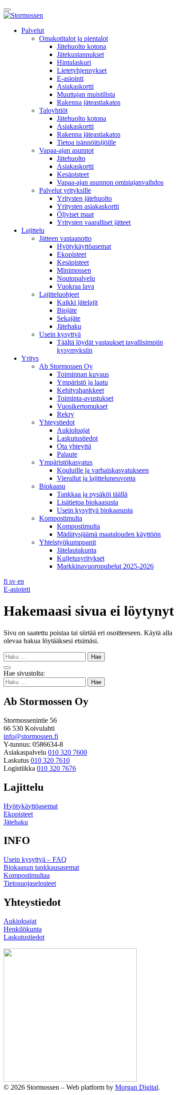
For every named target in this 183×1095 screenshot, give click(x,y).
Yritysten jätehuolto (84, 198)
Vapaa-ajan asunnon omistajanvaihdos (110, 182)
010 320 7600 (67, 752)
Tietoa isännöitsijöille (86, 142)
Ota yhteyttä (74, 446)
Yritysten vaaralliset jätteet (94, 222)
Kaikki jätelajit (77, 302)
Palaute (67, 454)
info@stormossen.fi (31, 736)
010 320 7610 (50, 760)
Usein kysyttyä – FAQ (35, 859)
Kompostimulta (60, 518)
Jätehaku (69, 326)
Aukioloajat (73, 430)
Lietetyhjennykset (82, 70)
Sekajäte (68, 318)
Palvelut (32, 30)
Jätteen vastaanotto (65, 238)
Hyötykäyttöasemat (84, 246)
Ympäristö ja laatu (82, 382)
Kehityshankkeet (80, 390)
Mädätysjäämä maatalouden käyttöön (109, 534)
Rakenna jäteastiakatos (88, 102)
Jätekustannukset (80, 54)
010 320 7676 (56, 768)
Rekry (65, 414)
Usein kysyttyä (60, 334)
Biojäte (67, 310)
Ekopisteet (71, 254)
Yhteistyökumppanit (67, 542)
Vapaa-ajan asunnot (66, 150)
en (20, 581)
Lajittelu (32, 230)
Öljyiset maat (75, 214)
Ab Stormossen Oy (66, 366)
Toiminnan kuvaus (83, 374)
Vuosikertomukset (82, 406)
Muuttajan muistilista (86, 94)
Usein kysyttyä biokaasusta (95, 510)
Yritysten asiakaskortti (88, 206)
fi (6, 581)
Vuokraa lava (75, 286)
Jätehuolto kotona (81, 46)
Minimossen (74, 270)
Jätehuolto (71, 158)
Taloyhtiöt (53, 110)
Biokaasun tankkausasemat (41, 867)
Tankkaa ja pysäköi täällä (92, 494)
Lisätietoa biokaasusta (87, 502)
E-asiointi (70, 78)
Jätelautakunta (76, 550)
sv (13, 581)
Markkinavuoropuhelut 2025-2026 (105, 566)
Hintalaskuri (74, 62)
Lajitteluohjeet (59, 294)
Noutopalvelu (76, 278)
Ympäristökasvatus (65, 462)
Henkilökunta (23, 929)
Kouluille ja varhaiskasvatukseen (103, 470)
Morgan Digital (136, 1087)
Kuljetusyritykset (80, 558)
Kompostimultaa (27, 875)
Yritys (30, 358)
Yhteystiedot (57, 422)
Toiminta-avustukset (85, 398)
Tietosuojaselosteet (30, 883)
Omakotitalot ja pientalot (73, 38)
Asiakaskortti (75, 86)
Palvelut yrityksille (65, 190)
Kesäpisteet (73, 174)
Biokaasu (52, 486)
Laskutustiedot (77, 438)
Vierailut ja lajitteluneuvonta (96, 478)
